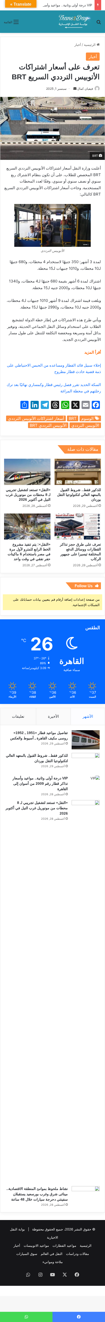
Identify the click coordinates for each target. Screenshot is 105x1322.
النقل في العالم (51, 1254)
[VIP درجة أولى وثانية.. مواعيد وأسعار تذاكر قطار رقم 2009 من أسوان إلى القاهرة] (86, 786)
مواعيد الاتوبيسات (36, 1245)
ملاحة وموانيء (53, 1262)
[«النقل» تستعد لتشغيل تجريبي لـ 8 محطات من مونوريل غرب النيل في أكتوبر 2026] (27, 472)
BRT (72, 418)
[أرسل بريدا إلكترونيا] (74, 89)
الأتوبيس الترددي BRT (48, 425)
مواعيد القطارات (64, 1245)
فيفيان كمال (85, 89)
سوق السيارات (26, 1254)
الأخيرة (53, 716)
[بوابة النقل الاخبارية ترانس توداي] (74, 21)
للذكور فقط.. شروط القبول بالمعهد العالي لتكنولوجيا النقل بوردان (79, 495)
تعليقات (18, 716)
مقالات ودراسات (77, 1254)
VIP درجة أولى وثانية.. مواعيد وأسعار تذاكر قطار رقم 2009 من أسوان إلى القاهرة (40, 783)
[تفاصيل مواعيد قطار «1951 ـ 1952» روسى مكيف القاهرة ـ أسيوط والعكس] (86, 739)
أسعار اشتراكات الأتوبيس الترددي (36, 418)
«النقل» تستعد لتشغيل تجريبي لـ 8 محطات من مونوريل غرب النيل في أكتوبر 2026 (28, 495)
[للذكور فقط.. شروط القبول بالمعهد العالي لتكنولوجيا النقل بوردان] (78, 472)
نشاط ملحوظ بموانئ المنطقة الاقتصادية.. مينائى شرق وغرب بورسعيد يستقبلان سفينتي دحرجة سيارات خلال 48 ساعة (37, 1194)
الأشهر (88, 716)
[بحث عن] (98, 23)
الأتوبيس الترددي (85, 425)
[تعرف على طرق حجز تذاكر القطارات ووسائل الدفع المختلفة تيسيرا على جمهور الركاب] (78, 527)
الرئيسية (90, 45)
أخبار (77, 45)
